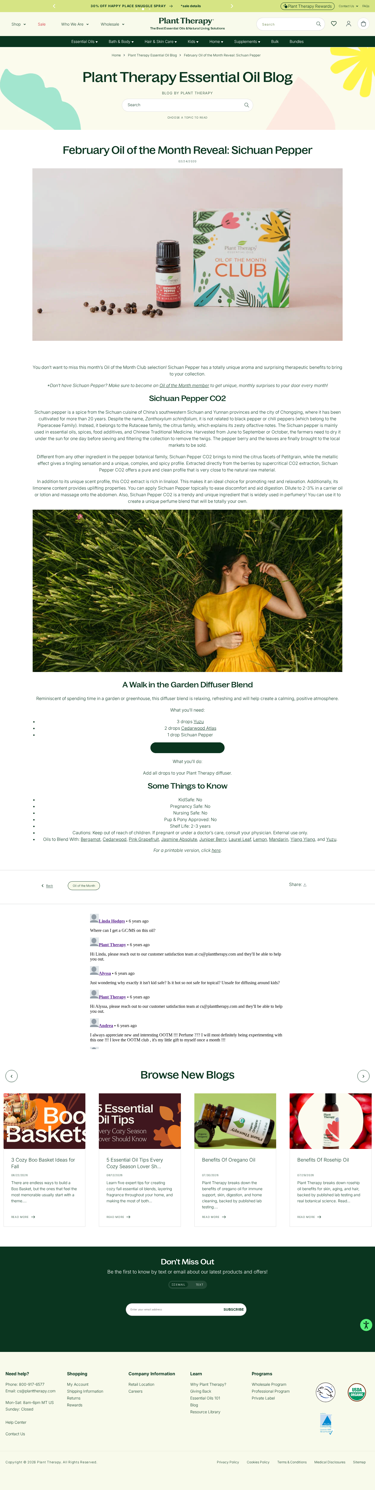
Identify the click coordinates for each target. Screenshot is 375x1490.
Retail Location (141, 1384)
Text (199, 1284)
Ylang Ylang (302, 839)
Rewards (74, 1405)
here (216, 850)
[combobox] (291, 24)
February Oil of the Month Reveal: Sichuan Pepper (222, 55)
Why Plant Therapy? (208, 1384)
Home (215, 41)
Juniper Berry (212, 839)
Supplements (246, 41)
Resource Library (205, 1411)
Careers (135, 1391)
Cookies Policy (258, 1462)
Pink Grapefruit (144, 839)
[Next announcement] (232, 6)
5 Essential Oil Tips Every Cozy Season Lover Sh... (135, 1163)
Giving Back (200, 1391)
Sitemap (359, 1462)
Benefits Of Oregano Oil (228, 1160)
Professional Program (271, 1391)
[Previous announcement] (54, 6)
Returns (73, 1398)
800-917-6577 (31, 1384)
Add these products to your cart (187, 747)
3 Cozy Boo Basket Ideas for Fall (43, 1163)
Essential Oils (83, 41)
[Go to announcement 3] (149, 7)
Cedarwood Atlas (198, 728)
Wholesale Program (269, 1384)
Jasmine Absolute (179, 839)
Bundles (297, 41)
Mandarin (278, 839)
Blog (194, 1405)
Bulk (275, 41)
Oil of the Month (84, 885)
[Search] (319, 24)
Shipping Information (85, 1391)
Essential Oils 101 (205, 1398)
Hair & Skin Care (160, 41)
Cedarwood (115, 839)
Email (180, 1284)
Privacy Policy (228, 1462)
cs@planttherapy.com (36, 1391)
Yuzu (199, 721)
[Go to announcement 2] (143, 7)
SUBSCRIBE (233, 1309)
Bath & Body (120, 41)
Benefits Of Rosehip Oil (323, 1160)
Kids (192, 41)
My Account (77, 1384)
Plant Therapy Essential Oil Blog (152, 55)
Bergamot (90, 839)
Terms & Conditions (292, 1462)
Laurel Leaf (240, 839)
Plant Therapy (49, 1462)
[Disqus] (187, 980)
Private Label (263, 1398)
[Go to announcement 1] (136, 7)
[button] (346, 6)
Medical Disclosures (329, 1462)
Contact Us (15, 1433)
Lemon (260, 839)
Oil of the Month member (184, 385)
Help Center (15, 1422)
